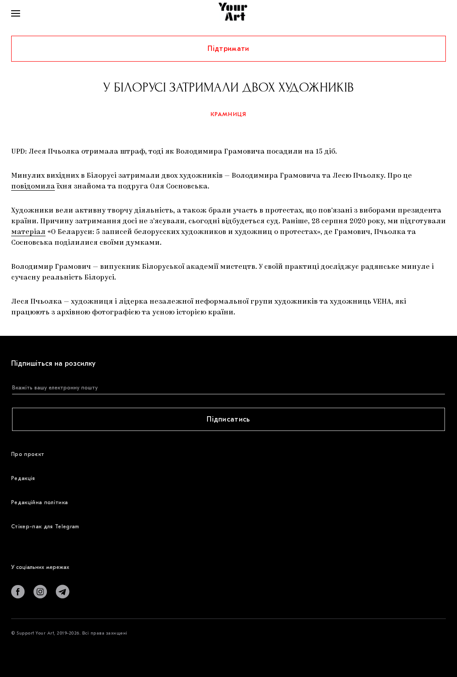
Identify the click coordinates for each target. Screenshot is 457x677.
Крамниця (229, 114)
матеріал (28, 232)
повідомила (33, 186)
